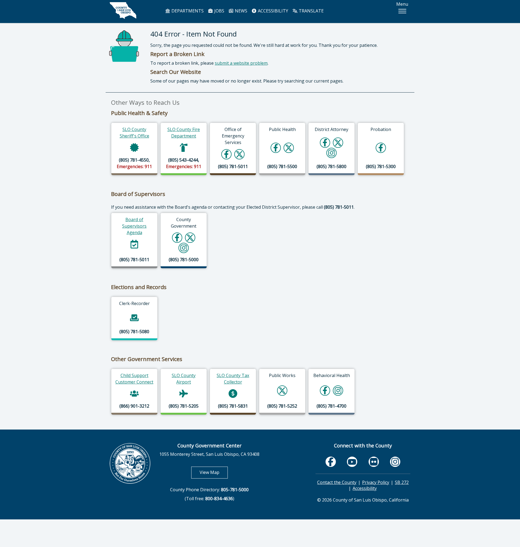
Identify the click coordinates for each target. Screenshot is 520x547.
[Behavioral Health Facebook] (325, 390)
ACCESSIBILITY (272, 11)
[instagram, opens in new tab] (395, 461)
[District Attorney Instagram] (331, 153)
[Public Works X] (282, 390)
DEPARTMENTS (187, 11)
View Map (214, 472)
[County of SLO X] (190, 237)
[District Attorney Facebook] (325, 142)
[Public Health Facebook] (275, 147)
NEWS (240, 11)
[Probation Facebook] (380, 147)
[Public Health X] (288, 147)
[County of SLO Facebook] (177, 237)
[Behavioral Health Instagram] (338, 390)
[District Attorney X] (338, 142)
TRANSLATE (311, 11)
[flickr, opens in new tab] (373, 461)
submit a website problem (241, 63)
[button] (402, 11)
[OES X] (239, 154)
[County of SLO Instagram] (183, 248)
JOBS (218, 11)
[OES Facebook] (226, 154)
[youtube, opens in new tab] (352, 461)
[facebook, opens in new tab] (330, 461)
